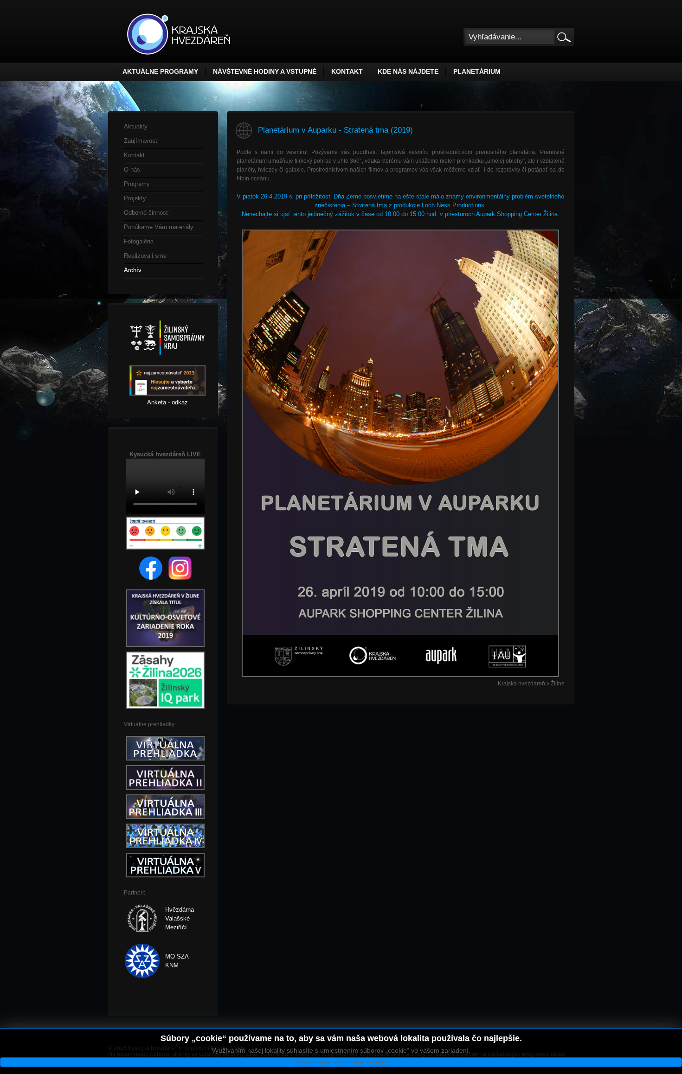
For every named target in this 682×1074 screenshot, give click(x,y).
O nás (132, 169)
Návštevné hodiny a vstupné (264, 71)
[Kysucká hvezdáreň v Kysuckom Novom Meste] (179, 34)
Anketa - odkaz (167, 402)
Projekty (135, 198)
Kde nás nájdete (408, 71)
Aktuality (136, 126)
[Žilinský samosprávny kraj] (167, 361)
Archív (133, 270)
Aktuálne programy (160, 71)
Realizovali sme (145, 255)
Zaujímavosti (141, 140)
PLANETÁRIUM (477, 71)
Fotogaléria (139, 241)
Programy (137, 183)
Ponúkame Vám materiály (158, 227)
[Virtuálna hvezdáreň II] (165, 789)
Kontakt (347, 71)
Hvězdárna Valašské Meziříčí (179, 918)
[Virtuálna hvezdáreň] (165, 760)
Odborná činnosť (146, 212)
